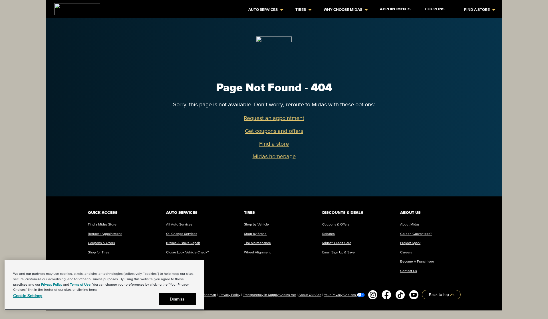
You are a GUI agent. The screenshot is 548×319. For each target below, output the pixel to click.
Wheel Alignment (257, 252)
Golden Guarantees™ (416, 233)
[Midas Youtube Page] (413, 294)
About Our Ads (310, 294)
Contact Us (408, 271)
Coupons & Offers (101, 243)
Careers (406, 252)
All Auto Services (179, 224)
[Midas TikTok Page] (400, 294)
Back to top (439, 294)
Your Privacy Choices (340, 294)
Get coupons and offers (274, 131)
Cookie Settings (27, 295)
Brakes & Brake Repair (183, 243)
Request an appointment (274, 118)
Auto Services (263, 9)
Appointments (395, 9)
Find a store (274, 144)
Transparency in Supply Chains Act (269, 294)
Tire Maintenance (257, 243)
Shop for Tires (98, 252)
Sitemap (210, 294)
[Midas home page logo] (75, 7)
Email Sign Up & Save (338, 252)
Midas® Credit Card (336, 243)
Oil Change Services (181, 233)
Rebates (328, 233)
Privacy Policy (229, 294)
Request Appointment (105, 233)
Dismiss (177, 298)
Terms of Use (80, 284)
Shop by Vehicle (256, 224)
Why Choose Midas (343, 9)
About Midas (410, 224)
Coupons (434, 9)
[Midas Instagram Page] (372, 294)
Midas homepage (274, 156)
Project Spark (410, 243)
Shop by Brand (255, 233)
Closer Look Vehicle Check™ (187, 252)
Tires (300, 9)
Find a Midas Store (102, 224)
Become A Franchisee (417, 261)
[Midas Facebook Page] (386, 294)
